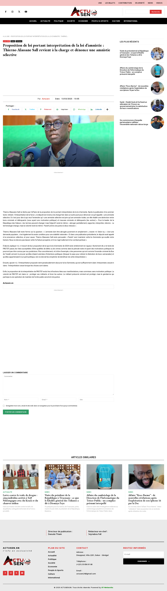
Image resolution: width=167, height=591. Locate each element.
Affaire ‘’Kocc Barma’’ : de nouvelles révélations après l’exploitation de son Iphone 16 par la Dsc (134, 88)
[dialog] (58, 287)
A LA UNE (6, 36)
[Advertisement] (58, 77)
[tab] (58, 283)
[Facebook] (5, 12)
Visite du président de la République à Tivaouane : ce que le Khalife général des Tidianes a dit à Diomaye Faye (134, 54)
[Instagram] (12, 12)
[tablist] (58, 283)
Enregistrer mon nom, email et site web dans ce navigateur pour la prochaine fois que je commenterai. (42, 406)
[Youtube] (26, 12)
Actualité (7, 492)
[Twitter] (19, 12)
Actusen (46, 99)
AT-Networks (107, 587)
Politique (19, 41)
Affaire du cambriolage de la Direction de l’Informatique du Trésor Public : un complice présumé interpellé (132, 71)
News (12, 41)
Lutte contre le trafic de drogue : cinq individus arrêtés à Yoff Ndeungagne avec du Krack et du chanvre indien (20, 499)
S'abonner (142, 561)
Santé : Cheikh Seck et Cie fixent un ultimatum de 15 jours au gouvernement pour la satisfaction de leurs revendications (133, 105)
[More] (107, 109)
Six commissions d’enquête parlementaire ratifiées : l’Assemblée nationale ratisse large (134, 122)
